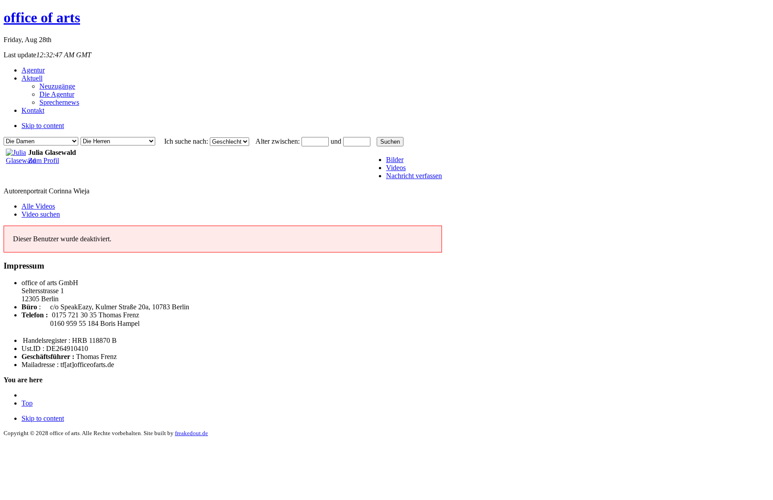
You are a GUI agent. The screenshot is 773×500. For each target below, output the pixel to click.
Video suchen (40, 214)
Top (27, 403)
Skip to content (42, 125)
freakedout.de (191, 433)
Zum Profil (43, 160)
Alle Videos (38, 206)
